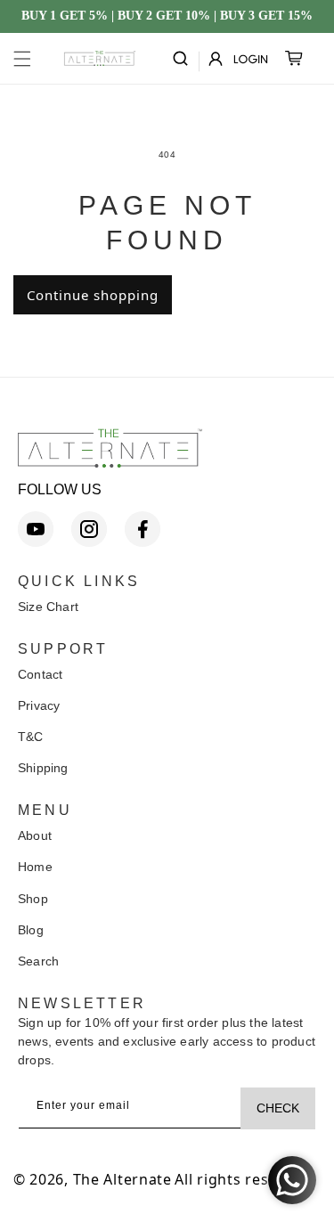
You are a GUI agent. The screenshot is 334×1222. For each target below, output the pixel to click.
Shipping (43, 768)
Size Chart (48, 606)
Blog (31, 930)
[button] (22, 58)
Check (278, 1108)
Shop (33, 899)
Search (38, 961)
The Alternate (122, 1179)
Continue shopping (93, 295)
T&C (31, 736)
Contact (40, 674)
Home (35, 866)
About (35, 835)
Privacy (39, 705)
